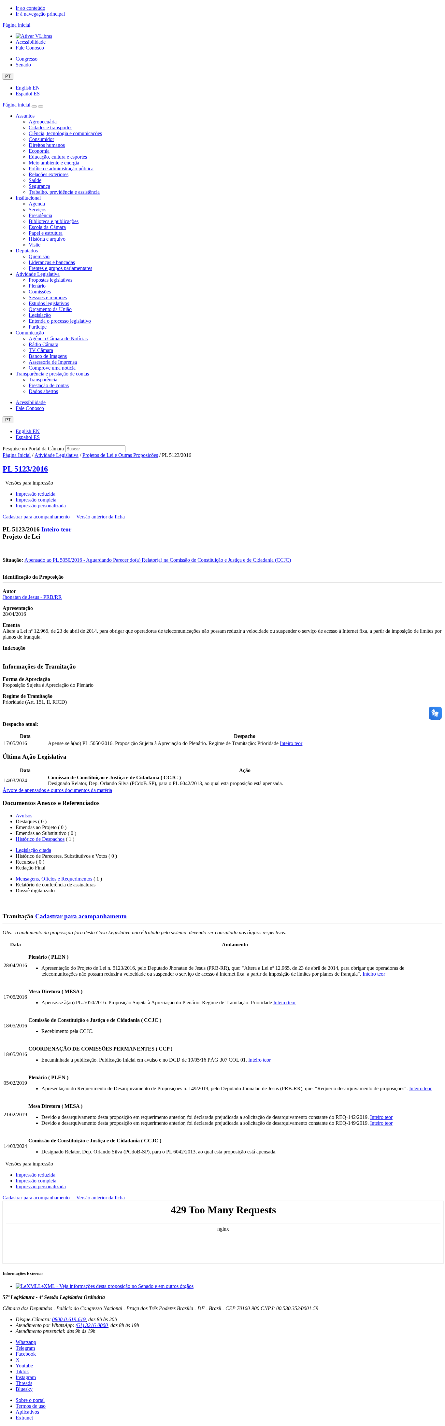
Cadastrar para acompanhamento (37, 516)
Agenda (37, 203)
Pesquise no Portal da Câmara (33, 448)
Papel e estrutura (46, 233)
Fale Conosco (30, 47)
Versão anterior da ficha (100, 516)
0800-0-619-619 (69, 1319)
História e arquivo (47, 239)
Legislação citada (33, 850)
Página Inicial (17, 455)
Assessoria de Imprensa (53, 362)
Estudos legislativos (49, 303)
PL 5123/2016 (25, 469)
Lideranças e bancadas (52, 262)
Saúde (35, 180)
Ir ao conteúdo (30, 8)
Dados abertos (43, 391)
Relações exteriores (48, 174)
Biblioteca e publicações (54, 221)
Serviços (37, 209)
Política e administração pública (61, 168)
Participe (38, 327)
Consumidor (41, 139)
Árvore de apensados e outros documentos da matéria (57, 790)
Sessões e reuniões (48, 297)
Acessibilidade (31, 42)
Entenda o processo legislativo (60, 321)
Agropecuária (43, 121)
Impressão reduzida (35, 494)
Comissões (40, 291)
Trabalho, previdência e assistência (64, 192)
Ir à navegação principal (40, 14)
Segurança (39, 186)
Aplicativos (27, 1412)
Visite (34, 244)
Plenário (37, 286)
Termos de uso (31, 1406)
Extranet (24, 1417)
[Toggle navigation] (34, 106)
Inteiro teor (56, 529)
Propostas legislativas (50, 280)
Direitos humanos (47, 145)
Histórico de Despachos (40, 839)
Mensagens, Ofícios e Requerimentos (54, 879)
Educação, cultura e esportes (58, 157)
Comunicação (30, 332)
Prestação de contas (49, 385)
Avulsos (24, 815)
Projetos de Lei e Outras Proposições (120, 455)
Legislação (40, 315)
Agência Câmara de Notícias (58, 338)
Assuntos (25, 116)
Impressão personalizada (41, 505)
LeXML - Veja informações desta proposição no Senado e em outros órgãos (116, 1286)
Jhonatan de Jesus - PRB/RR (32, 597)
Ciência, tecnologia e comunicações (65, 133)
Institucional (28, 198)
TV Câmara (41, 350)
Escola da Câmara (47, 227)
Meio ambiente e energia (54, 162)
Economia (39, 151)
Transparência (43, 379)
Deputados (27, 250)
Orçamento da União (50, 309)
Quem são (39, 256)
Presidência (40, 215)
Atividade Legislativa (38, 274)
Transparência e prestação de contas (52, 373)
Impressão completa (36, 499)
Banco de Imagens (48, 356)
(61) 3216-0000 (92, 1325)
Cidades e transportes (50, 127)
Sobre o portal (30, 1400)
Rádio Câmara (43, 344)
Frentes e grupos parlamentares (60, 268)
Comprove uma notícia (52, 368)
